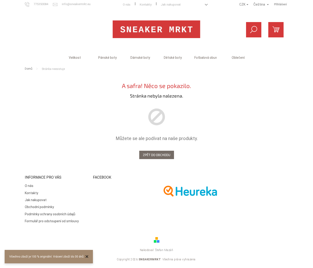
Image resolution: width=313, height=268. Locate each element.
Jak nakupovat (171, 4)
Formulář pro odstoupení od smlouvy (52, 221)
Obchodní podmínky (39, 207)
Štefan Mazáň (164, 250)
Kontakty (146, 4)
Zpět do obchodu (156, 155)
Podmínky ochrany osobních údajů (50, 214)
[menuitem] (75, 58)
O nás (126, 4)
